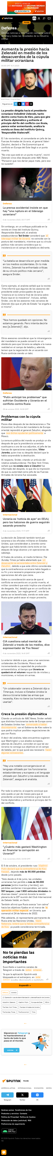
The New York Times (9, 1007)
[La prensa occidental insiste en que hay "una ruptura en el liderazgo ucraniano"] (26, 184)
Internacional (10, 514)
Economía (38, 1088)
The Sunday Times (8, 1012)
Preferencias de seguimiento (13, 1124)
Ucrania (13, 992)
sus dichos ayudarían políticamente (24, 433)
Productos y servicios (10, 1113)
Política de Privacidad (10, 1117)
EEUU (47, 1002)
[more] (48, 219)
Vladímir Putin (23, 1002)
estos (28, 969)
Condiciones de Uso (23, 1110)
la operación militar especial (24, 909)
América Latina (8, 1088)
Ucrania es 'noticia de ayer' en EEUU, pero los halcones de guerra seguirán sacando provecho (26, 522)
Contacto (23, 1113)
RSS (29, 1120)
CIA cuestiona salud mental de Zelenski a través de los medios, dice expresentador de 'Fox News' (26, 645)
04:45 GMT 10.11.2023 (10, 66)
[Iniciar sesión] (38, 18)
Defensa (7, 203)
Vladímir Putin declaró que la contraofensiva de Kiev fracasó (24, 868)
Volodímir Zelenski (8, 1002)
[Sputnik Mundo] (7, 19)
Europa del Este (36, 1002)
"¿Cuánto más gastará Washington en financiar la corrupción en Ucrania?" (25, 850)
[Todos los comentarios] (3, 1152)
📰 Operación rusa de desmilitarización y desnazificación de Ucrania (25, 997)
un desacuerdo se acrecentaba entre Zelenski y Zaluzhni (24, 563)
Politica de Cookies (28, 1117)
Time (33, 1012)
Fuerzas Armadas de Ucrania (29, 1007)
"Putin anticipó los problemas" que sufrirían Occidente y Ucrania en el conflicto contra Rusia (25, 400)
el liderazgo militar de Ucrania (25, 237)
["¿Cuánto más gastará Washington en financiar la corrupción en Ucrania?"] (26, 823)
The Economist (23, 1012)
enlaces (37, 969)
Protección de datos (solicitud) (14, 1120)
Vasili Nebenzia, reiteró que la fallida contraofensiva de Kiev (25, 923)
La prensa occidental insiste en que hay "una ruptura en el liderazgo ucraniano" (25, 211)
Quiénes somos (7, 1110)
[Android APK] (9, 1131)
